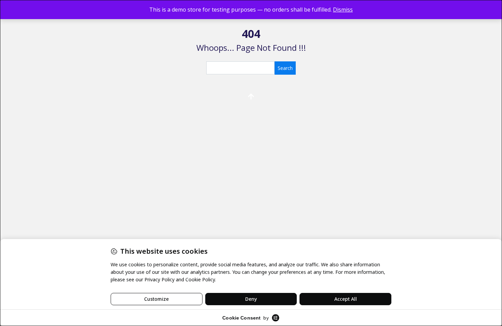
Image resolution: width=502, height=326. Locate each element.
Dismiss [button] (343, 9)
